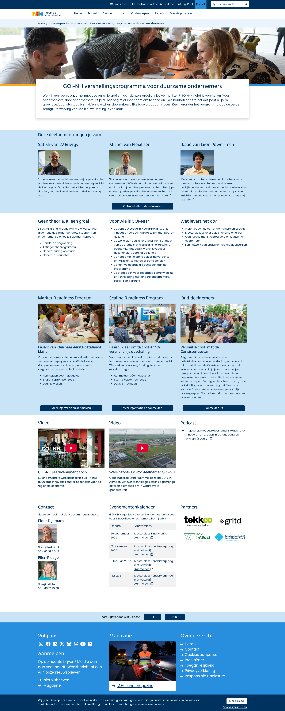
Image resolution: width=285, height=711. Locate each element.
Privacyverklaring (200, 670)
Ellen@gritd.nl (46, 584)
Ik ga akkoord (236, 701)
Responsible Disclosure (205, 676)
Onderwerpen (140, 13)
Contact (200, 4)
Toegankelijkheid (199, 665)
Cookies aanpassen (202, 654)
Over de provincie (181, 13)
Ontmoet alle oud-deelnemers (142, 206)
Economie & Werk (78, 23)
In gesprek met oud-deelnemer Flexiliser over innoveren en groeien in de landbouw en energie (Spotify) (216, 434)
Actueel (92, 13)
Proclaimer (194, 660)
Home (78, 13)
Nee (174, 617)
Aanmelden (225, 408)
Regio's (159, 13)
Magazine (52, 685)
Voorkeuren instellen (235, 707)
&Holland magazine (135, 685)
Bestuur (108, 13)
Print (190, 4)
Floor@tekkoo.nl (48, 547)
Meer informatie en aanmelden (71, 408)
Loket (122, 13)
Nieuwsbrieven (56, 680)
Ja (153, 617)
